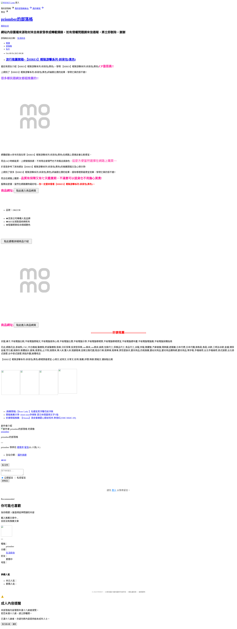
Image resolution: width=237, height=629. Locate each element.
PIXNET (100, 592)
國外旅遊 (22, 455)
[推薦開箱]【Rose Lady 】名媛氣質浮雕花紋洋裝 (29, 411)
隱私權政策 (132, 592)
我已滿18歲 (6, 624)
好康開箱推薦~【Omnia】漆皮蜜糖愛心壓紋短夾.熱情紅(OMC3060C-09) (41, 418)
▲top (3, 460)
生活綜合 (21, 38)
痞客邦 (20, 447)
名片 (8, 49)
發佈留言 (5, 481)
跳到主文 (5, 26)
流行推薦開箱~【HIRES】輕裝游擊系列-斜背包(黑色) (41, 59)
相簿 (8, 43)
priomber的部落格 (17, 19)
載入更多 (5, 465)
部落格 (9, 46)
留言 (26, 447)
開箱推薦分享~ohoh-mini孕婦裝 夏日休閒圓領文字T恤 (32, 414)
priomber (5, 431)
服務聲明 (142, 592)
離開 (14, 624)
